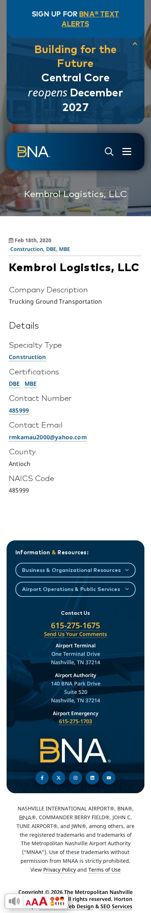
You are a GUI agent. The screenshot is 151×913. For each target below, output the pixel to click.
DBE (51, 248)
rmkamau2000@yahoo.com (48, 437)
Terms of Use (104, 869)
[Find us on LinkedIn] (92, 777)
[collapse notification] (135, 43)
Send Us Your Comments (75, 634)
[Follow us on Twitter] (58, 777)
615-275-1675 (75, 625)
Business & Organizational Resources (71, 569)
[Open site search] (109, 152)
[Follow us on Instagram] (75, 777)
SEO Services (116, 906)
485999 (19, 410)
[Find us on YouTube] (108, 777)
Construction (26, 248)
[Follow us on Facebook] (42, 777)
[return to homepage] (34, 152)
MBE (64, 248)
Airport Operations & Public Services (71, 588)
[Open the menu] (126, 151)
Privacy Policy (59, 869)
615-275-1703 (75, 721)
